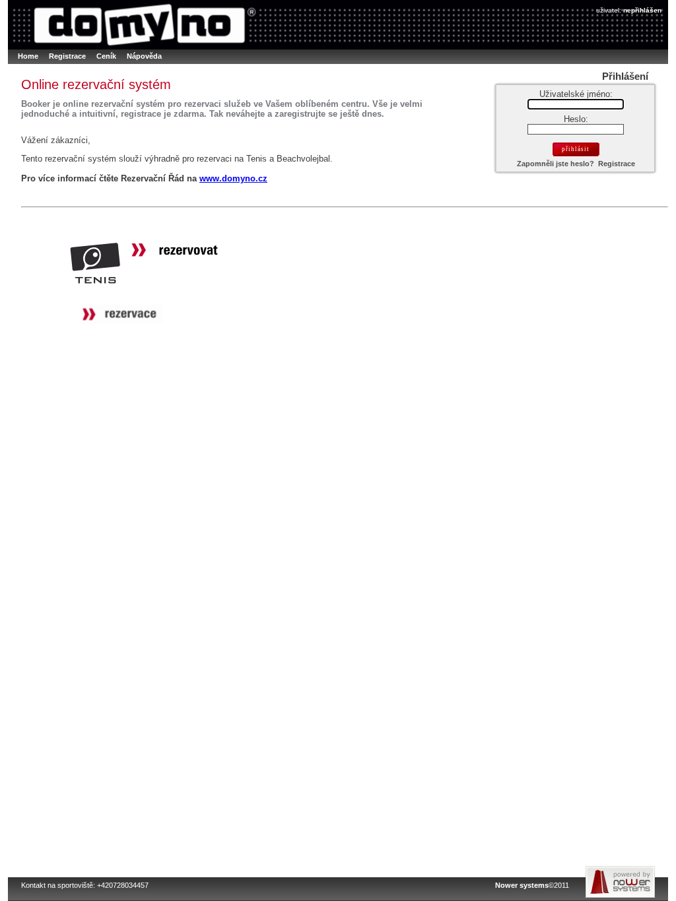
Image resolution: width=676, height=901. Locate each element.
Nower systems (522, 885)
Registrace (616, 164)
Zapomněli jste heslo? (555, 164)
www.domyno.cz (233, 178)
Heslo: (576, 119)
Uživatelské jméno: (576, 94)
